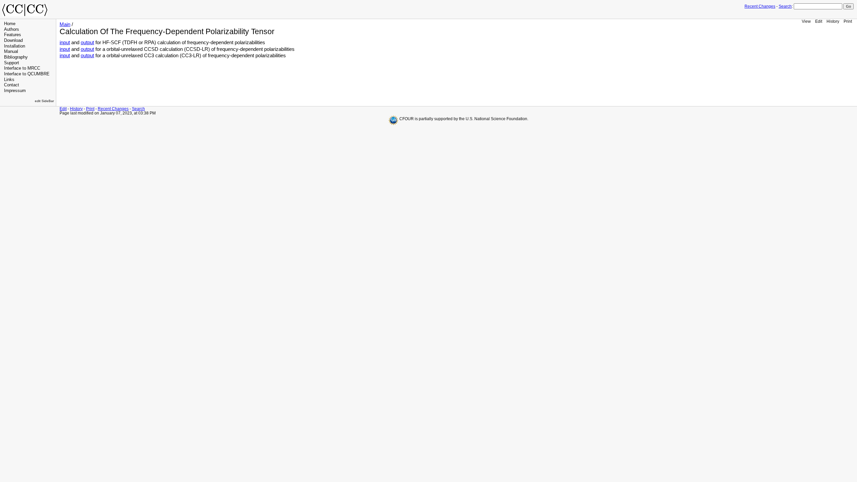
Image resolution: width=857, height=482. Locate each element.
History (833, 21)
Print (848, 21)
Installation (14, 46)
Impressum (15, 90)
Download (13, 40)
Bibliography (16, 57)
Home (9, 23)
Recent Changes (760, 6)
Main (65, 24)
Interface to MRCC (22, 68)
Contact (11, 85)
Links (9, 79)
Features (12, 34)
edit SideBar (44, 101)
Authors (11, 29)
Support (11, 63)
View (806, 21)
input (65, 42)
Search (785, 6)
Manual (11, 51)
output (87, 42)
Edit (818, 21)
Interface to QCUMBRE (27, 74)
